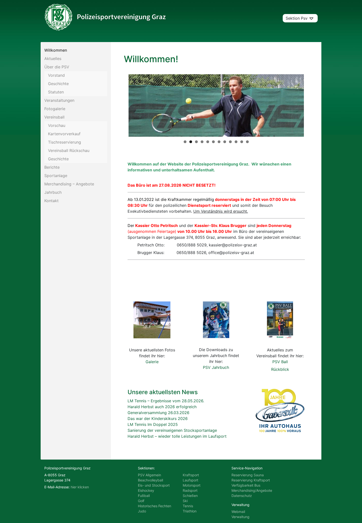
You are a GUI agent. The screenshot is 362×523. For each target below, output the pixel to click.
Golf (141, 501)
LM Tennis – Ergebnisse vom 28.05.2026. (166, 400)
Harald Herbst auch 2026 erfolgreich (162, 406)
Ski (185, 501)
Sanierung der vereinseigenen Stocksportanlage (172, 430)
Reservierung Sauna (247, 475)
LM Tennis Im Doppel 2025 (153, 424)
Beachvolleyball (150, 480)
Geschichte (58, 83)
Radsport (190, 490)
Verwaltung (240, 517)
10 (236, 141)
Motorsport (191, 485)
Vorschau (56, 125)
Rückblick (280, 369)
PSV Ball (280, 361)
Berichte (52, 167)
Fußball (144, 495)
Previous (121, 105)
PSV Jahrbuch (216, 367)
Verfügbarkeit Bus (245, 485)
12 (247, 141)
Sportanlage (55, 175)
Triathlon (190, 511)
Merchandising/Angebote (251, 490)
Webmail (238, 511)
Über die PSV (56, 66)
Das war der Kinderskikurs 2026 (158, 418)
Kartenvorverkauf (64, 133)
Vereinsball (54, 117)
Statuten (56, 92)
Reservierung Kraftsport (250, 480)
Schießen (190, 495)
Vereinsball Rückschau (68, 150)
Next (311, 105)
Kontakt (51, 200)
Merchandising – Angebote (69, 183)
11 (241, 141)
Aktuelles (52, 58)
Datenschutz (241, 495)
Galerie (152, 361)
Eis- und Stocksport (154, 485)
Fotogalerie (54, 108)
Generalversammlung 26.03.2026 (158, 412)
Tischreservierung (64, 142)
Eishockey (146, 490)
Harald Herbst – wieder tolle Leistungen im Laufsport (177, 436)
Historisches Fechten (154, 506)
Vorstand (56, 75)
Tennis (188, 506)
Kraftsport (191, 475)
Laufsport (190, 480)
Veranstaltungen (59, 100)
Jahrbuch (53, 192)
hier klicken (80, 487)
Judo (142, 511)
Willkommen (55, 50)
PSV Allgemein (149, 475)
